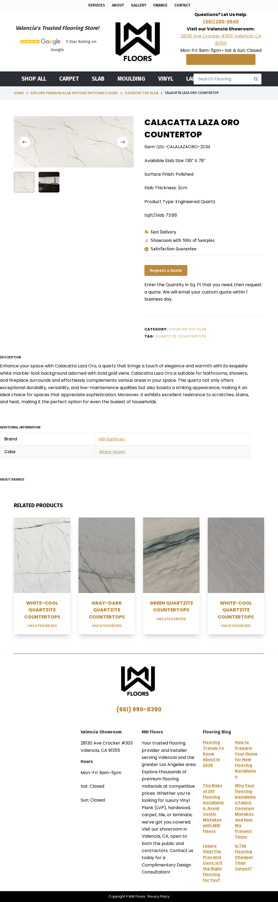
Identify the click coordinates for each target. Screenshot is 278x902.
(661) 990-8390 (139, 709)
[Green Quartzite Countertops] (171, 555)
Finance (160, 5)
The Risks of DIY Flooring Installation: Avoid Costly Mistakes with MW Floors (213, 808)
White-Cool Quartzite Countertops (42, 610)
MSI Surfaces (112, 439)
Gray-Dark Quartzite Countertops (107, 610)
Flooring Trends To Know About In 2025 (213, 754)
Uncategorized (42, 625)
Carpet (69, 79)
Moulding (131, 79)
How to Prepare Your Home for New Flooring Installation (246, 759)
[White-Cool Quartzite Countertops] (42, 555)
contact (182, 5)
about (118, 5)
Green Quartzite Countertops (171, 606)
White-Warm (112, 452)
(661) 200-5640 (221, 21)
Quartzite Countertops (180, 336)
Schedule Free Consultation (221, 59)
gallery (138, 5)
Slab (98, 79)
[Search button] (256, 79)
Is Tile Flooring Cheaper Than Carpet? (244, 857)
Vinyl (165, 79)
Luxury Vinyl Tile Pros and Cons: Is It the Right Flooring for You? (212, 863)
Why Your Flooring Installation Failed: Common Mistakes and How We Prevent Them (245, 811)
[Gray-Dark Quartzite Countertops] (106, 555)
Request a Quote (166, 270)
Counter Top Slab (187, 329)
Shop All (33, 79)
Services (96, 5)
